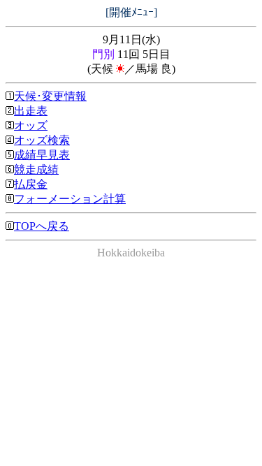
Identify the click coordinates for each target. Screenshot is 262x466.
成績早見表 (42, 155)
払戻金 (31, 184)
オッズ (31, 125)
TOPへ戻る (41, 226)
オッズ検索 (42, 140)
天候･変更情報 (50, 96)
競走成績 (36, 169)
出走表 (31, 111)
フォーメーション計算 (70, 199)
